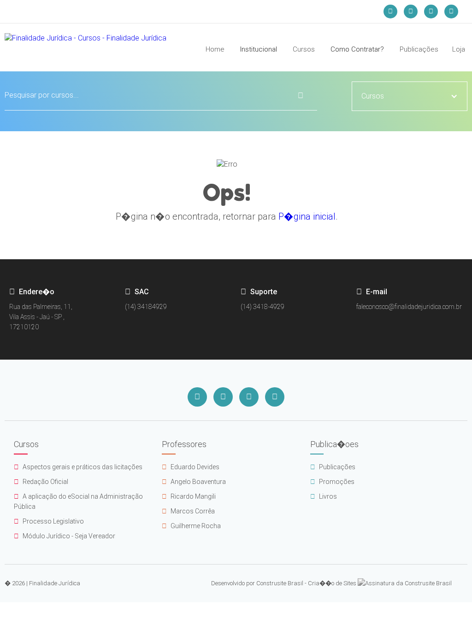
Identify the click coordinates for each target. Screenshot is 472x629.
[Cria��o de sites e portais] (405, 583)
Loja (458, 49)
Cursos (304, 49)
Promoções (332, 481)
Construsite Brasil (279, 583)
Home (215, 49)
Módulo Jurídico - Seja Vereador (64, 536)
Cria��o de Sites (332, 583)
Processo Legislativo (49, 521)
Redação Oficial (41, 481)
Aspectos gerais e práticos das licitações (78, 467)
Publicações (419, 49)
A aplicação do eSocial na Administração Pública (78, 501)
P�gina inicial (307, 216)
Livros (323, 496)
